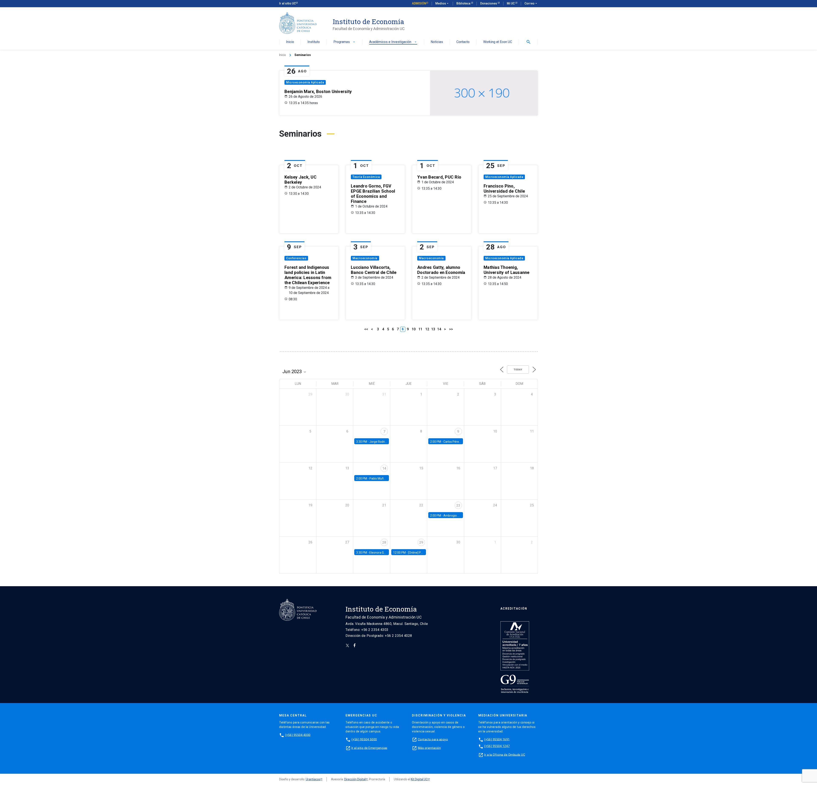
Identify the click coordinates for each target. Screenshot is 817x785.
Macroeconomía (365, 258)
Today (518, 369)
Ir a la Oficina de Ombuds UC (504, 754)
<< (366, 329)
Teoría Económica (366, 177)
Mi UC (511, 3)
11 (420, 329)
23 (458, 505)
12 (427, 329)
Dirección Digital (355, 779)
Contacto (463, 42)
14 (439, 329)
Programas (344, 42)
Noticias (437, 42)
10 (414, 329)
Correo (531, 3)
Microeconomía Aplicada (305, 82)
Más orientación (429, 747)
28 (384, 542)
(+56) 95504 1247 (497, 746)
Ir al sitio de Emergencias (369, 747)
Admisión (419, 3)
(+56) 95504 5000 (364, 739)
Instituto (313, 42)
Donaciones (489, 3)
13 (433, 329)
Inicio (290, 42)
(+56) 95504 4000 (298, 734)
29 (421, 542)
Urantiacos (313, 779)
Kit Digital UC (419, 779)
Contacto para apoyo (433, 739)
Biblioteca (463, 3)
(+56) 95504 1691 (497, 739)
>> (451, 329)
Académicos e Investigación (393, 42)
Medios (442, 3)
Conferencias (296, 258)
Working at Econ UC (497, 42)
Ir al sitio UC (287, 3)
